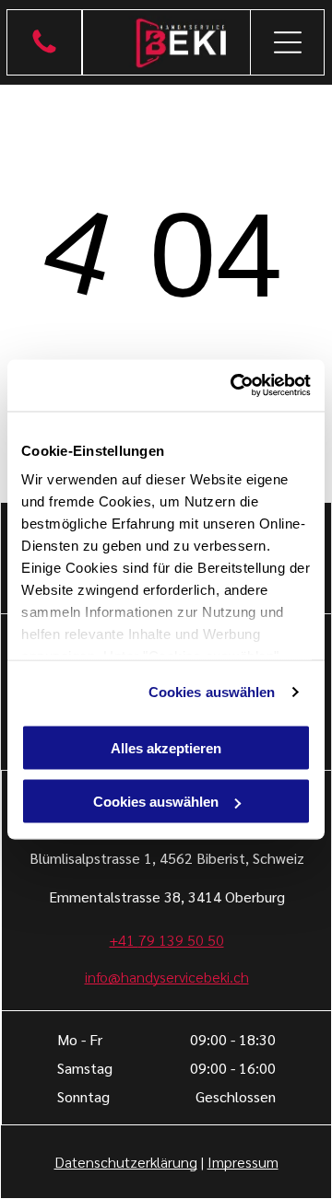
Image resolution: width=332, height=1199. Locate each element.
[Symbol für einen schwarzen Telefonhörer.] (44, 51)
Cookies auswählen (212, 692)
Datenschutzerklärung (125, 1161)
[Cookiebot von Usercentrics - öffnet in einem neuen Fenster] (234, 386)
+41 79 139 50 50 (167, 939)
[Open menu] (288, 42)
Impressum (243, 1161)
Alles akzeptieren (166, 747)
